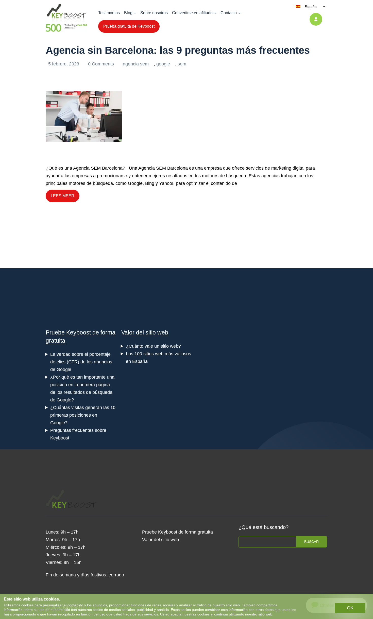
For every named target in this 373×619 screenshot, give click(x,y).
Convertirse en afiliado (192, 13)
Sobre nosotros (154, 13)
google (163, 63)
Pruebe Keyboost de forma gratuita (177, 532)
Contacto (229, 13)
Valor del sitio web (144, 332)
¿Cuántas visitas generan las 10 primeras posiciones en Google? (82, 415)
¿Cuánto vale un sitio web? (153, 346)
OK (350, 607)
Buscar (311, 542)
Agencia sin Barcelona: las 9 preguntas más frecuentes (178, 50)
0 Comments (101, 63)
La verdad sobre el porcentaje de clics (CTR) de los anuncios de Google (81, 362)
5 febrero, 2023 (64, 63)
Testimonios (109, 13)
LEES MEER (62, 196)
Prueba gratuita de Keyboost (129, 26)
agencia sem (136, 63)
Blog (128, 13)
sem (182, 63)
